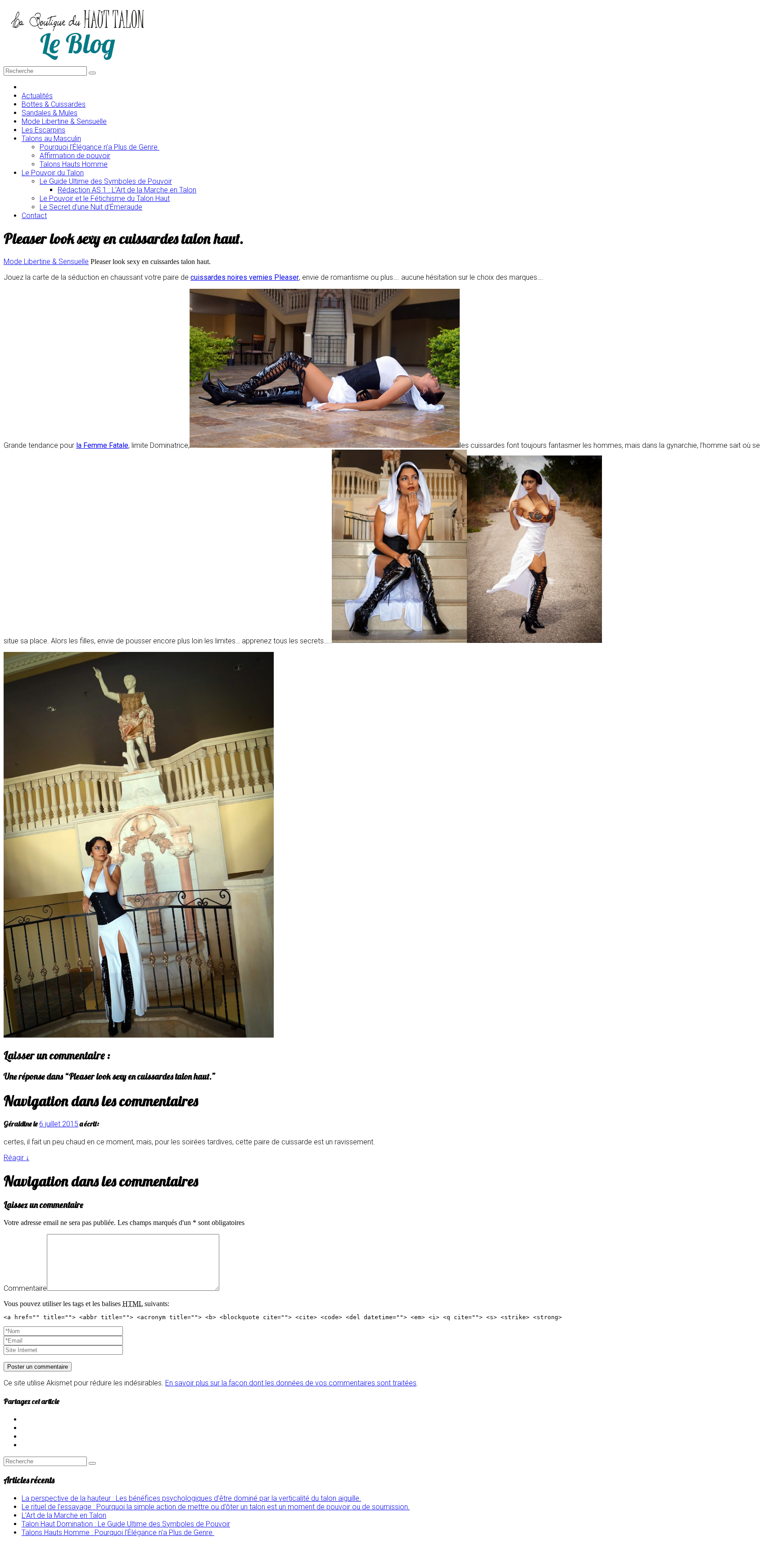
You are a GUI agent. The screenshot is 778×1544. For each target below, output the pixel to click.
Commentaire (25, 1288)
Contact (34, 215)
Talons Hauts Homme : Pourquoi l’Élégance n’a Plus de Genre (118, 1532)
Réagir (16, 1157)
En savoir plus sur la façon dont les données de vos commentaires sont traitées (290, 1383)
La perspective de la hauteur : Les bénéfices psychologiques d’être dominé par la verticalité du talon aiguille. (191, 1498)
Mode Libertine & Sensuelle (46, 261)
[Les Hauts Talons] (77, 62)
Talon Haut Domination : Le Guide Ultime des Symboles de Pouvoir (126, 1524)
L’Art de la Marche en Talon (64, 1515)
